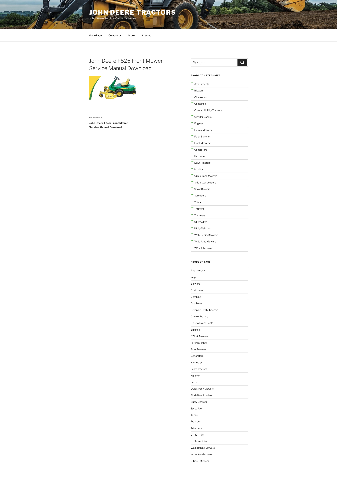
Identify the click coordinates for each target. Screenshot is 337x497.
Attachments (201, 84)
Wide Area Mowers (205, 241)
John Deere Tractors (132, 12)
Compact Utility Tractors (208, 110)
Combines (200, 103)
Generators (200, 149)
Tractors (199, 208)
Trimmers (199, 215)
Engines (198, 123)
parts (194, 382)
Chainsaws (200, 97)
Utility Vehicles (202, 228)
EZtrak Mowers (203, 130)
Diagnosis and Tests (202, 322)
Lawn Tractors (202, 162)
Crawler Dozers (203, 116)
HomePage (95, 35)
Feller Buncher (202, 136)
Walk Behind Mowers (206, 234)
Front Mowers (202, 142)
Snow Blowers (202, 188)
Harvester (200, 156)
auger (194, 277)
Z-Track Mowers (203, 248)
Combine (196, 296)
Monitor (198, 169)
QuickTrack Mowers (205, 175)
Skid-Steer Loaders (205, 182)
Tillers (197, 202)
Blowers (198, 90)
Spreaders (200, 195)
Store (131, 35)
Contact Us (114, 35)
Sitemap (146, 35)
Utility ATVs (200, 221)
